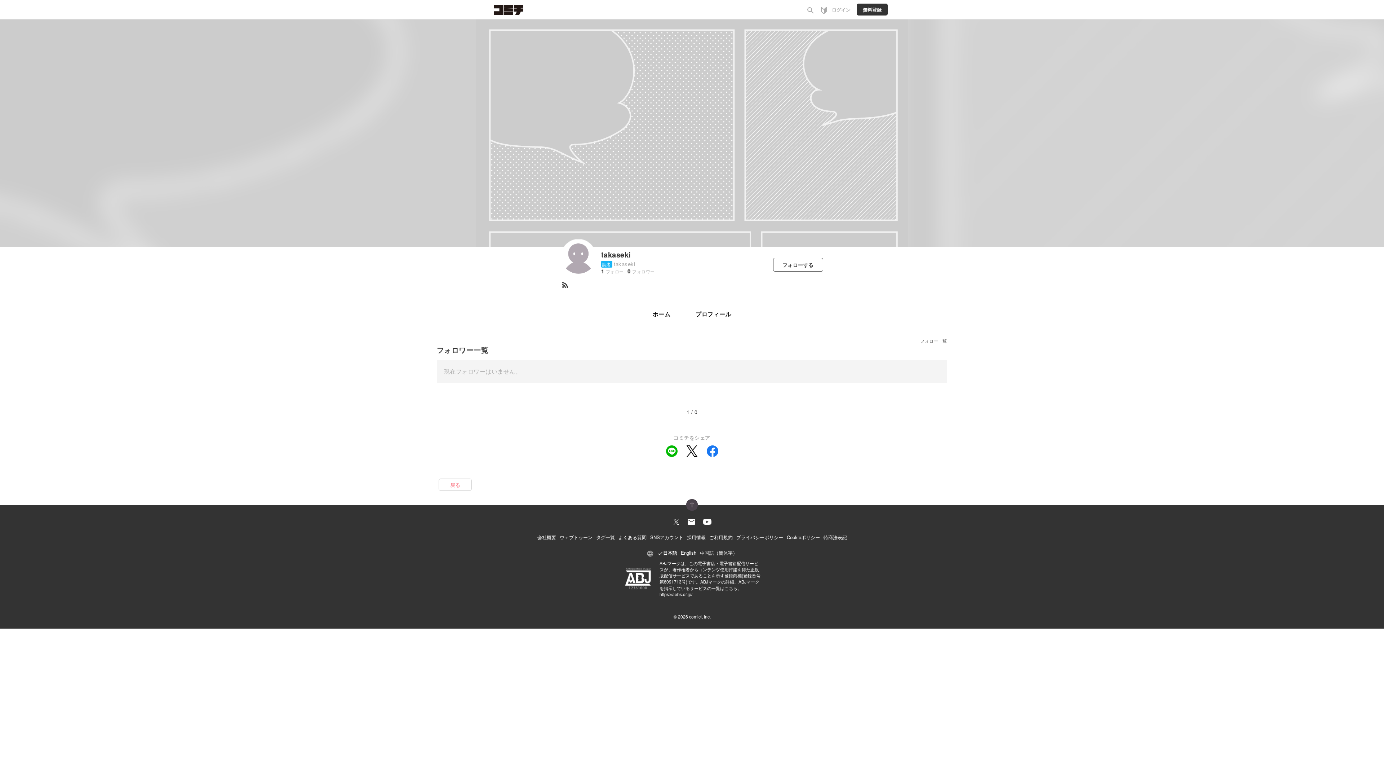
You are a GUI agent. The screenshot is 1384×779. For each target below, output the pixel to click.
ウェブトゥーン (576, 537)
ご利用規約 (721, 537)
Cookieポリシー (803, 537)
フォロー (798, 264)
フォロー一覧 (933, 341)
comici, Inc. (700, 616)
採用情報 (696, 537)
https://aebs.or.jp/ (676, 594)
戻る (455, 484)
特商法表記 (835, 537)
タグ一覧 (605, 537)
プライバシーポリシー (759, 537)
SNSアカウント (666, 537)
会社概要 (546, 537)
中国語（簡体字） (718, 552)
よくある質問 (632, 537)
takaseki (616, 254)
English (688, 552)
